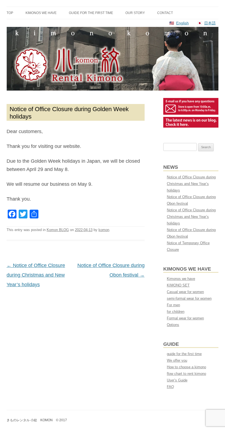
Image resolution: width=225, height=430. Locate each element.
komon (104, 230)
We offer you (177, 360)
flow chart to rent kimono (186, 374)
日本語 (210, 23)
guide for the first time (91, 13)
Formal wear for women (185, 318)
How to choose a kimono (186, 367)
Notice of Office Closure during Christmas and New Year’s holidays (36, 275)
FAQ (170, 387)
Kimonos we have (41, 13)
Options (173, 325)
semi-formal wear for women (189, 298)
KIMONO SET (178, 285)
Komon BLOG (58, 230)
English (182, 23)
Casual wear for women (185, 292)
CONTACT (165, 13)
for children (175, 312)
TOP (10, 13)
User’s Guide (177, 380)
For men (173, 305)
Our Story (135, 13)
